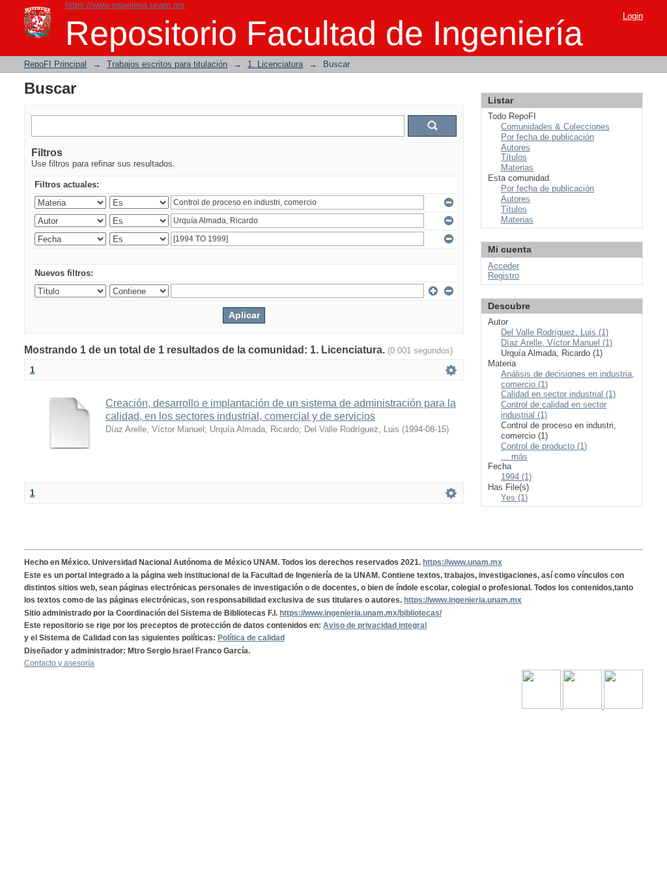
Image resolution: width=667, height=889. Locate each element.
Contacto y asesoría (59, 663)
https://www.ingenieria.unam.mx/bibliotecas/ (360, 613)
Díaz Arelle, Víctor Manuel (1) (556, 343)
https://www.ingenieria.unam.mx (125, 5)
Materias (517, 167)
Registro (503, 275)
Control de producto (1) (544, 446)
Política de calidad (251, 637)
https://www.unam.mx (462, 562)
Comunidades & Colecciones (555, 126)
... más (514, 456)
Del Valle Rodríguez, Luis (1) (554, 332)
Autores (515, 147)
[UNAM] (542, 706)
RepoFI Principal (55, 64)
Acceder (503, 266)
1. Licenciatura (275, 64)
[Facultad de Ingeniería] (583, 706)
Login (633, 16)
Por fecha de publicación (547, 137)
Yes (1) (514, 497)
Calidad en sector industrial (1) (558, 394)
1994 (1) (516, 477)
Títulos (514, 157)
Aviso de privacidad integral (375, 625)
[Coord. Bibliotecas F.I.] (623, 706)
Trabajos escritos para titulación (167, 64)
